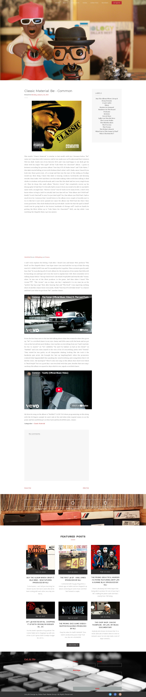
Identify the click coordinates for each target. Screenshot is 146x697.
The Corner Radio (106, 120)
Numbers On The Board (106, 109)
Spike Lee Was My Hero (106, 118)
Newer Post (27, 488)
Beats (65, 3)
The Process (106, 125)
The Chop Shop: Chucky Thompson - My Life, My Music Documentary (105, 625)
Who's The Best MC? (107, 133)
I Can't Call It (106, 103)
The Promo (107, 127)
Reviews (105, 3)
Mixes (85, 3)
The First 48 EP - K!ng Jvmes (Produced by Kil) (73, 579)
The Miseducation (106, 123)
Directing (94, 3)
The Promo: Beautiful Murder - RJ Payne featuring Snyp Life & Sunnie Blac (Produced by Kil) (105, 581)
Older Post (86, 488)
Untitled (27, 257)
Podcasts (75, 3)
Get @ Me (116, 3)
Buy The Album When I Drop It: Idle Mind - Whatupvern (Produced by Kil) (40, 580)
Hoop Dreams (107, 101)
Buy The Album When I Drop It (107, 99)
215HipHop (38, 257)
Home (57, 3)
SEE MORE (72, 645)
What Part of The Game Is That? (106, 131)
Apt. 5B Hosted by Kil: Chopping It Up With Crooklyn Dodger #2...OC (40, 624)
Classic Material (39, 423)
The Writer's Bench (107, 129)
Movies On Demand (107, 107)
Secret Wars (106, 116)
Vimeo (47, 257)
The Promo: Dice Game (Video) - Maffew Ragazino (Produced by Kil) (73, 626)
